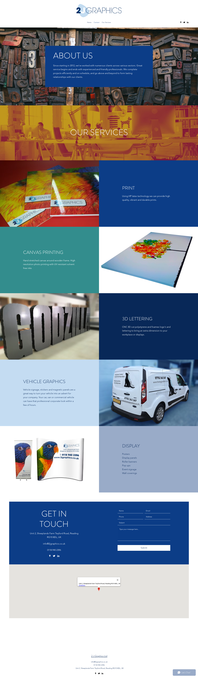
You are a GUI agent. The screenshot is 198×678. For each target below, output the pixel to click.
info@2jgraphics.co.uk (54, 543)
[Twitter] (184, 22)
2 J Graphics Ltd (99, 656)
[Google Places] (181, 22)
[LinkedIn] (188, 22)
